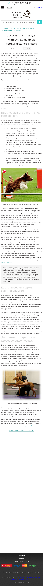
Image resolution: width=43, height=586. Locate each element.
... (2, 26)
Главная (21, 555)
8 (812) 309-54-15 (21, 3)
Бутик (21, 558)
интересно (27, 48)
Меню (9, 7)
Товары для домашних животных (28, 577)
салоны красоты (6, 262)
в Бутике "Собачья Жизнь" (21, 579)
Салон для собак (21, 561)
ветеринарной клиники (30, 426)
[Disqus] (21, 462)
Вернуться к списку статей (21, 431)
